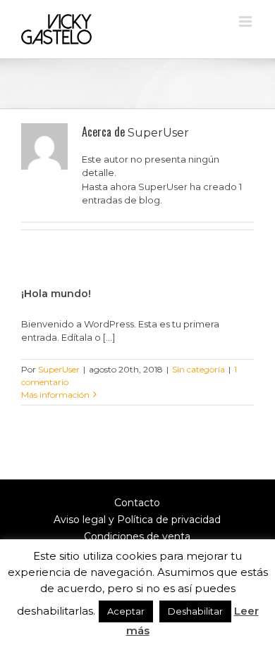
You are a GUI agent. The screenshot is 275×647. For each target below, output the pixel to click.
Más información (55, 394)
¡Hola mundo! (56, 293)
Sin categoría (198, 369)
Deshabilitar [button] (195, 611)
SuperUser (59, 369)
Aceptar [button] (126, 611)
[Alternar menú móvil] (246, 21)
